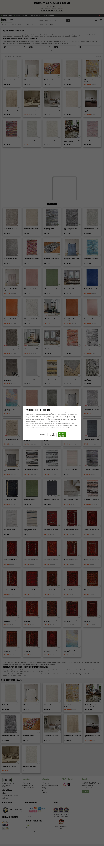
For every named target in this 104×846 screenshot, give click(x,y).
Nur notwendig (52, 434)
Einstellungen (43, 435)
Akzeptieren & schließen (62, 434)
